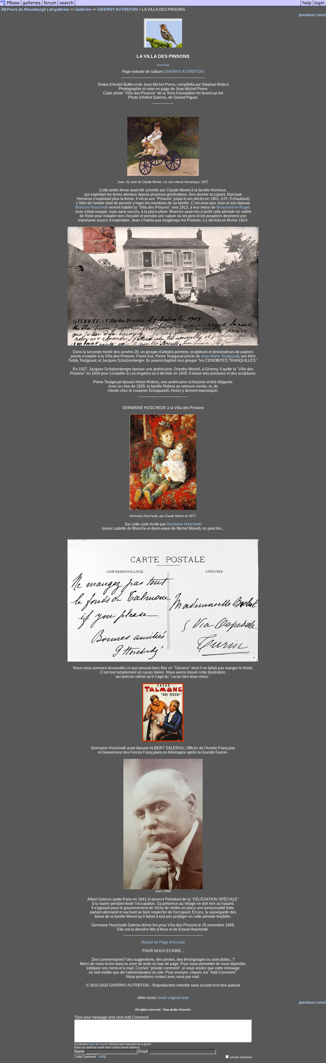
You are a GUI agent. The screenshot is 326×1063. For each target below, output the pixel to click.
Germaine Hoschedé (184, 524)
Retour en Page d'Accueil (163, 942)
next (322, 15)
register (104, 1044)
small (162, 998)
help (102, 1056)
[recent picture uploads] (31, 5)
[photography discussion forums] (50, 5)
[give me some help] (307, 5)
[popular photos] (188, 5)
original (174, 998)
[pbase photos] (10, 5)
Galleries (83, 9)
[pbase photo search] (66, 5)
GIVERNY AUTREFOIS (117, 9)
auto (185, 998)
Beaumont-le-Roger (233, 207)
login (92, 1044)
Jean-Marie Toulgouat (219, 356)
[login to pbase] (319, 5)
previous (307, 15)
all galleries (59, 9)
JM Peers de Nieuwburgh (23, 9)
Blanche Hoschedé (91, 207)
